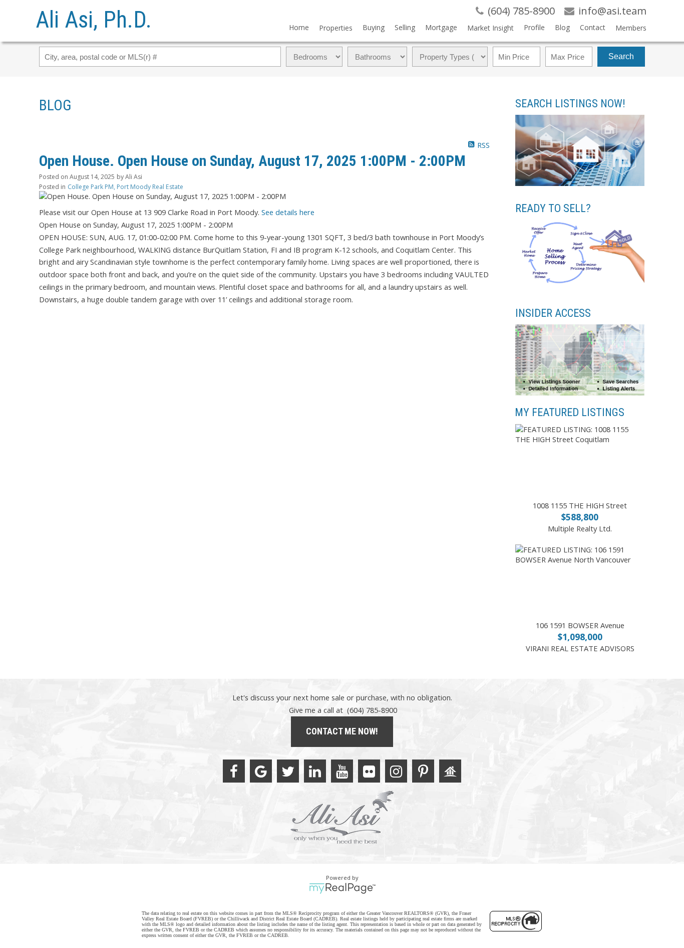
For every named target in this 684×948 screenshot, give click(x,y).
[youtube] (342, 771)
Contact (592, 27)
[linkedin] (315, 771)
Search (621, 56)
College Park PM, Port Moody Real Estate (125, 186)
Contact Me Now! (342, 731)
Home (299, 27)
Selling (405, 27)
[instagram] (396, 771)
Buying (374, 27)
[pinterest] (423, 771)
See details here (287, 212)
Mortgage (441, 27)
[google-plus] (261, 771)
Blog (562, 27)
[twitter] (288, 771)
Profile (534, 27)
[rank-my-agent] (450, 771)
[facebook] (234, 771)
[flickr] (369, 771)
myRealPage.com (342, 888)
